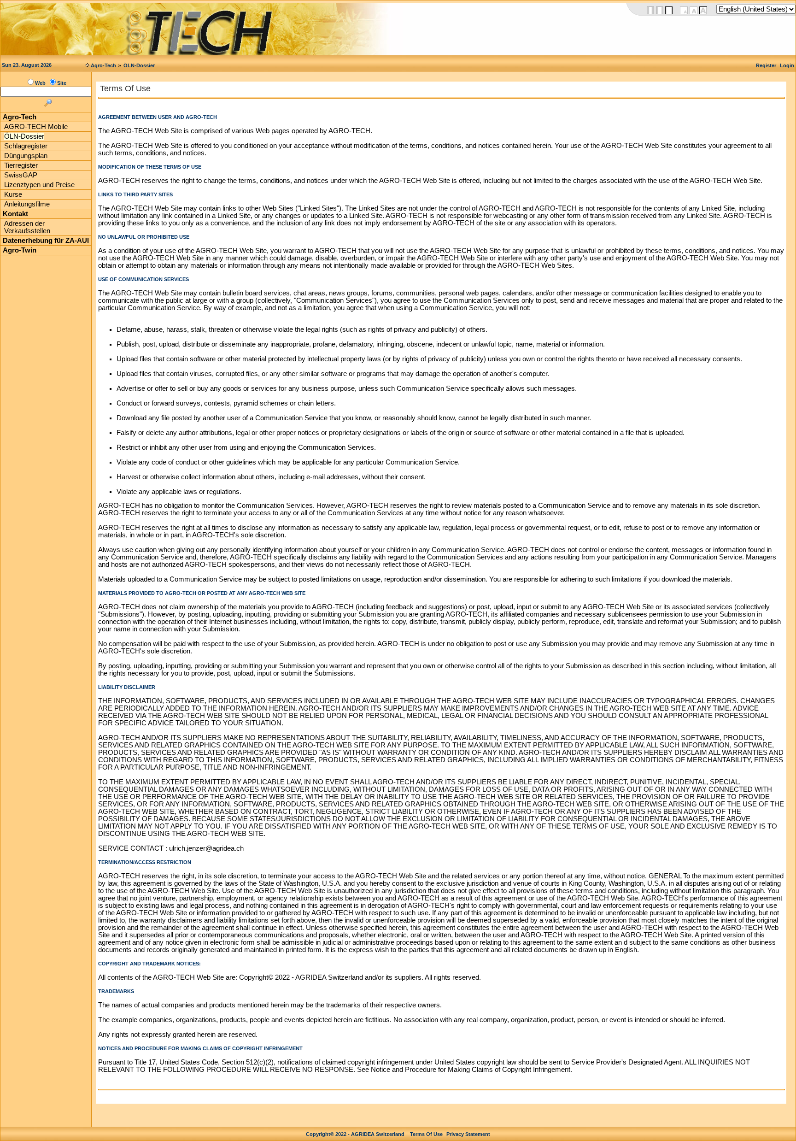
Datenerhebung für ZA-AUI (46, 240)
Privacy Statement (468, 1134)
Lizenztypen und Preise (39, 184)
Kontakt (15, 214)
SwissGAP (20, 175)
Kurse (13, 194)
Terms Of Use (426, 1134)
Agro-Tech (103, 65)
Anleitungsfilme (27, 204)
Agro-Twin (19, 250)
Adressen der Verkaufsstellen (27, 227)
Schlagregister (25, 146)
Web (40, 83)
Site (61, 83)
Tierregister (21, 165)
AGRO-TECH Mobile (36, 126)
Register (766, 65)
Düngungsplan (25, 155)
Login (787, 65)
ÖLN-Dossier (139, 65)
